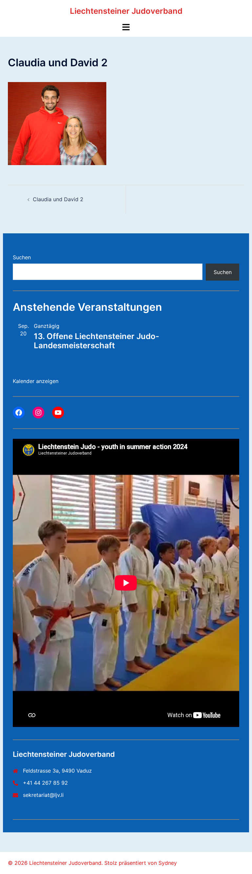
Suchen (22, 257)
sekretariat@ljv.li (43, 795)
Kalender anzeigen (35, 381)
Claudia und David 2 (58, 199)
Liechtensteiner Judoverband (126, 11)
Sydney (167, 863)
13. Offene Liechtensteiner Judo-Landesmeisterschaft (96, 341)
